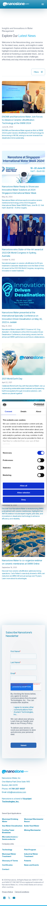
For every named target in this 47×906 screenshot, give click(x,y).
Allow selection (23, 493)
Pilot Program (30, 850)
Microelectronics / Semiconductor (10, 838)
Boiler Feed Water (31, 826)
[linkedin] (4, 897)
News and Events (31, 865)
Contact (5, 869)
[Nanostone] (15, 772)
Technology (7, 850)
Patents (27, 861)
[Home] (16, 4)
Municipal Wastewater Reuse (33, 820)
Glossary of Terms (10, 861)
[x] (9, 897)
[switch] (40, 460)
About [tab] (38, 411)
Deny (23, 500)
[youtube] (14, 897)
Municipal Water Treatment (9, 855)
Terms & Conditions (22, 892)
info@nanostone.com (16, 792)
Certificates (7, 865)
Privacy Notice (7, 892)
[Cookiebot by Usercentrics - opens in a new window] (33, 404)
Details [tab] (24, 411)
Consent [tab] (8, 411)
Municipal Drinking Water (10, 820)
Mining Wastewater (32, 830)
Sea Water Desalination (12, 826)
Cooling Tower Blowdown (8, 831)
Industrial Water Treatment (31, 855)
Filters (36, 72)
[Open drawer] (42, 4)
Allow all (23, 486)
